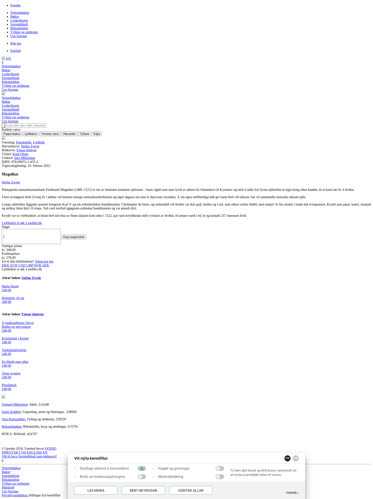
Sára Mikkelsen (24, 158)
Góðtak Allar (191, 490)
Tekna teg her (44, 261)
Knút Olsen (20, 154)
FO (287, 458)
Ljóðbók (39, 142)
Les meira (95, 490)
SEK (46, 265)
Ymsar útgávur (26, 150)
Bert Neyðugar (143, 490)
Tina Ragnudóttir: (14, 419)
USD (22, 265)
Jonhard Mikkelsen (15, 404)
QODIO (50, 448)
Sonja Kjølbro (11, 412)
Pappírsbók (23, 142)
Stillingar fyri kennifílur (44, 495)
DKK (6, 265)
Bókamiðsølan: (12, 426)
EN (296, 458)
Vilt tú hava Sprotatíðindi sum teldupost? (29, 456)
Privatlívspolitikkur (15, 495)
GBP (30, 265)
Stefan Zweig (30, 146)
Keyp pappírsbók (73, 237)
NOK (38, 265)
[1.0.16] (292, 493)
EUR (14, 265)
